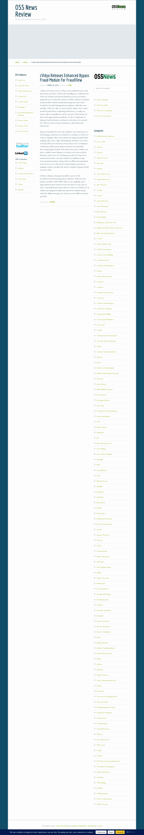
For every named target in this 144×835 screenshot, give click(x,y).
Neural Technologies (104, 524)
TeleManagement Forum (106, 707)
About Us (21, 80)
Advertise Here (23, 86)
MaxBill (99, 486)
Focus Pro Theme (62, 826)
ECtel (99, 363)
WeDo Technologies (104, 799)
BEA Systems (101, 212)
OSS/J (99, 573)
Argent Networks (103, 179)
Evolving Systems (103, 400)
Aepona (99, 152)
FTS (98, 422)
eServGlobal (101, 384)
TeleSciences (101, 718)
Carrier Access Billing (105, 255)
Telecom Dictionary (104, 116)
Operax (99, 540)
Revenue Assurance (104, 610)
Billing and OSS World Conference (109, 228)
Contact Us (22, 96)
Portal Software (103, 589)
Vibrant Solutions (103, 772)
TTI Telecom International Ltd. (108, 761)
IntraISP (100, 460)
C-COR (99, 239)
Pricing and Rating (103, 594)
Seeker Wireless (103, 621)
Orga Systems (102, 551)
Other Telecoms (103, 578)
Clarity (99, 271)
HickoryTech (101, 427)
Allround (100, 163)
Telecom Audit (102, 105)
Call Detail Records (104, 244)
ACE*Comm (22, 163)
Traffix (99, 750)
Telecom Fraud (102, 702)
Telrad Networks (103, 729)
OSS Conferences (103, 557)
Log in (100, 826)
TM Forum (101, 745)
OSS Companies (102, 100)
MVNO (99, 508)
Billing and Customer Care (106, 222)
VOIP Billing (101, 783)
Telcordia (100, 691)
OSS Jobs (100, 562)
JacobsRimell (101, 470)
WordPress (92, 826)
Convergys (101, 325)
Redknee (100, 605)
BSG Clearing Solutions (105, 233)
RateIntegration (103, 600)
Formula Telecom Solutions (107, 411)
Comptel (100, 287)
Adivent (99, 147)
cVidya (52, 202)
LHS (98, 476)
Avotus (99, 196)
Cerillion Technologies (105, 266)
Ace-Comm (101, 142)
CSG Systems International (107, 336)
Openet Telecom (103, 535)
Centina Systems (103, 260)
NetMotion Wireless (104, 519)
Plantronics (101, 583)
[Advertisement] (72, 42)
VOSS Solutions (102, 794)
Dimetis (99, 357)
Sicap (99, 637)
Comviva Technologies (105, 303)
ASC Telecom (102, 185)
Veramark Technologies (106, 767)
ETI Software (102, 395)
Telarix (99, 686)
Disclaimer (22, 107)
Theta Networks (103, 740)
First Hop (100, 406)
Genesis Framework (79, 826)
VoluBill (99, 788)
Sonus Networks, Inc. (104, 653)
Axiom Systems (102, 201)
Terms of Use (23, 126)
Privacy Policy (23, 120)
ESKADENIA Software (105, 389)
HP (98, 438)
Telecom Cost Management (107, 697)
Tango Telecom (102, 675)
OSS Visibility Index (104, 567)
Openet (99, 530)
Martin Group (102, 481)
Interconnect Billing (104, 454)
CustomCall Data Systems (106, 341)
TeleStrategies (102, 724)
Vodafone (100, 777)
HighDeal (100, 433)
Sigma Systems (102, 643)
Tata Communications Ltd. (106, 680)
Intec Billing (101, 449)
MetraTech (101, 503)
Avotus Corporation (25, 174)
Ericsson (100, 379)
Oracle (99, 546)
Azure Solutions (103, 206)
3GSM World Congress (105, 136)
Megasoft (100, 492)
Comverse (100, 298)
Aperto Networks (103, 174)
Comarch (100, 282)
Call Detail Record (25, 91)
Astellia (99, 190)
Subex (99, 659)
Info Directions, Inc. (104, 443)
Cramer (99, 330)
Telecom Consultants (104, 111)
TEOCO (99, 734)
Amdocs (99, 169)
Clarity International (104, 276)
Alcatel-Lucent (102, 158)
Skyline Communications (106, 648)
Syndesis (100, 670)
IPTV (98, 465)
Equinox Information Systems (108, 373)
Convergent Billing (104, 314)
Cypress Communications (106, 352)
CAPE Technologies (104, 249)
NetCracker (101, 513)
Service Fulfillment (104, 632)
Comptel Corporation (105, 293)
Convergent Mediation (105, 319)
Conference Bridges (104, 309)
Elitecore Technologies (105, 368)
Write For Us (23, 131)
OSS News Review (26, 10)
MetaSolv (100, 497)
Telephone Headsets (104, 713)
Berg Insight (101, 217)
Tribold (99, 756)
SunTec (99, 664)
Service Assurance (103, 626)
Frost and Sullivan (103, 416)
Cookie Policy (23, 102)
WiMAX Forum (102, 804)
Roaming (100, 616)
